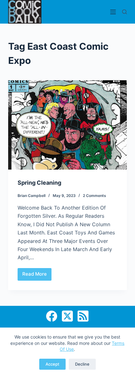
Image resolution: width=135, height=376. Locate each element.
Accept (52, 364)
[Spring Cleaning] (67, 125)
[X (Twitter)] (67, 316)
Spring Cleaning (39, 182)
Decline (82, 364)
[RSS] (83, 316)
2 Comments (94, 195)
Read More (36, 275)
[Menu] (113, 12)
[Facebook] (51, 316)
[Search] (124, 11)
